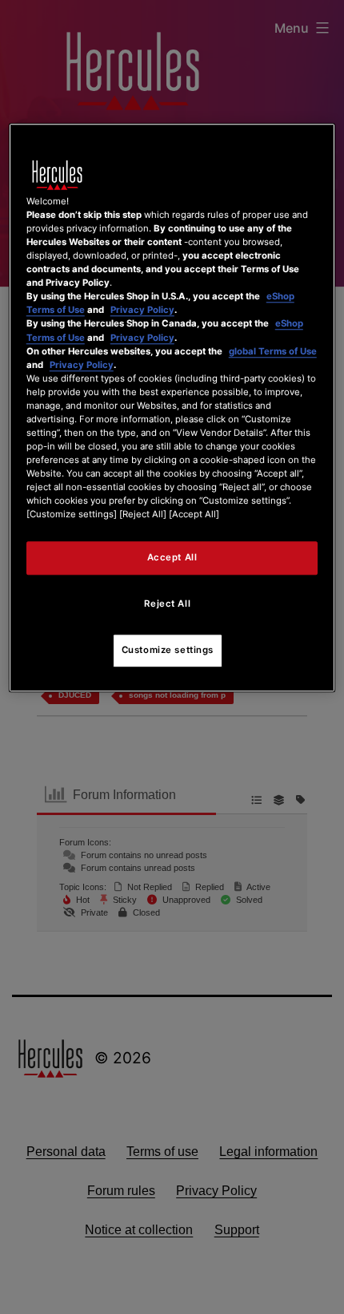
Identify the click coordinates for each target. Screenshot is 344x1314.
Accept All (172, 558)
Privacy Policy (142, 310)
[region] (172, 407)
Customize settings (168, 650)
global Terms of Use (273, 351)
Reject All (167, 604)
